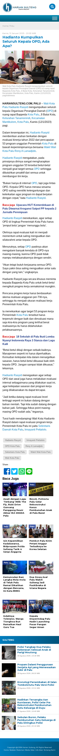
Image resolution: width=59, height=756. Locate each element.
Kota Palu (33, 114)
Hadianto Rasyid (18, 107)
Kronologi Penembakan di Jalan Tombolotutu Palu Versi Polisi (37, 683)
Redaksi (13, 750)
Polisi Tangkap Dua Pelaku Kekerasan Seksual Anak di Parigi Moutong (34, 650)
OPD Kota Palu (12, 446)
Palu (12, 26)
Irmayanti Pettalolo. (36, 429)
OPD (50, 111)
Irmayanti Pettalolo (35, 440)
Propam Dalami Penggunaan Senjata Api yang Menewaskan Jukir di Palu (36, 667)
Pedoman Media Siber (25, 750)
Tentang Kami (49, 750)
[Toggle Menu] (54, 18)
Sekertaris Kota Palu (15, 452)
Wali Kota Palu (12, 458)
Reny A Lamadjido (25, 151)
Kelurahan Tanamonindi (16, 118)
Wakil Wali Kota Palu (41, 452)
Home (6, 750)
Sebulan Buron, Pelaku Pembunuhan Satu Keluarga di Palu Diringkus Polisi (36, 720)
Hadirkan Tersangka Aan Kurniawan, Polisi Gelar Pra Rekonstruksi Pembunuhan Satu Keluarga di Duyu (34, 703)
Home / (6, 26)
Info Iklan (39, 750)
